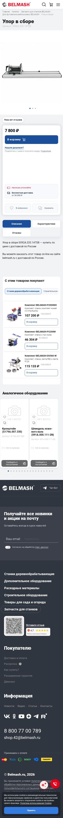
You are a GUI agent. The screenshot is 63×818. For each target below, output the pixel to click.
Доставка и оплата (15, 658)
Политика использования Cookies (36, 803)
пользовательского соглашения (21, 788)
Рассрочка (10, 663)
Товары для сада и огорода (25, 602)
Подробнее (46, 151)
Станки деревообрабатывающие (29, 574)
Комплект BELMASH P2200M (40, 331)
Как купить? (11, 669)
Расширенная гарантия (18, 675)
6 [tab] (22, 473)
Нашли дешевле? (14, 147)
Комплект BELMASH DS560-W (41, 355)
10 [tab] (33, 473)
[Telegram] (36, 716)
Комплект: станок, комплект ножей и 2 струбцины (41, 309)
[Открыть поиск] (44, 4)
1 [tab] (8, 473)
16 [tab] (49, 473)
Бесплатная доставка (22, 193)
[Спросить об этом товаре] (44, 785)
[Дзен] (28, 716)
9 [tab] (30, 473)
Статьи (32, 706)
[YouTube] (21, 716)
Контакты (46, 706)
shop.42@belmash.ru (22, 737)
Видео (21, 706)
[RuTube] (44, 716)
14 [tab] (44, 473)
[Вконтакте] (7, 716)
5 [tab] (19, 473)
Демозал (9, 681)
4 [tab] (16, 473)
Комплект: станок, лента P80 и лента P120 (41, 360)
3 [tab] (13, 473)
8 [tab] (27, 473)
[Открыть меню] (58, 4)
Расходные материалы (21, 588)
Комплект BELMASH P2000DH (41, 305)
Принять (31, 810)
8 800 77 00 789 (22, 731)
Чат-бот (53, 487)
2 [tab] (11, 473)
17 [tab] (52, 473)
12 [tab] (38, 473)
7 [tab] (24, 473)
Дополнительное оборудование (28, 581)
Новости (9, 706)
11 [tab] (35, 473)
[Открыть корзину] (51, 4)
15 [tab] (46, 473)
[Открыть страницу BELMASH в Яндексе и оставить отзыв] (14, 626)
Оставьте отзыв (35, 625)
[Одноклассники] (14, 716)
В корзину (31, 322)
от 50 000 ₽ (17, 195)
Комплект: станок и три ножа (38, 335)
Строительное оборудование (25, 595)
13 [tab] (41, 473)
